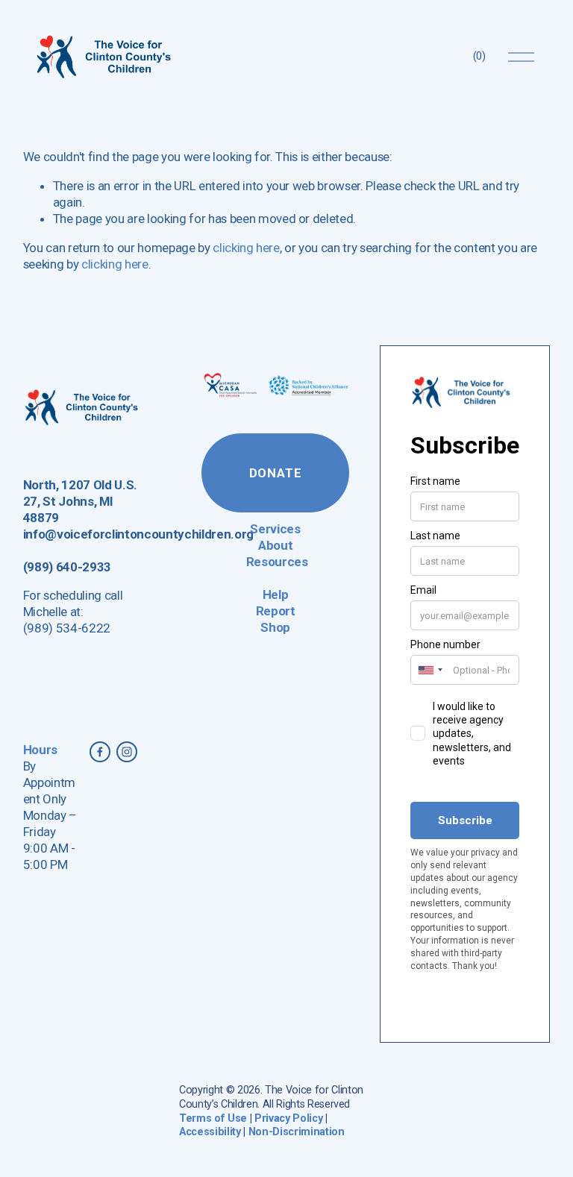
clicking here (246, 247)
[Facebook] (100, 751)
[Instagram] (126, 751)
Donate (275, 472)
